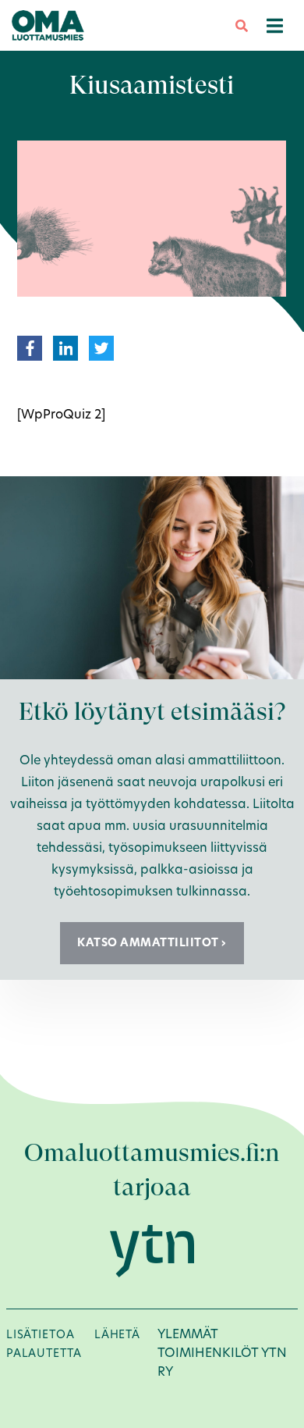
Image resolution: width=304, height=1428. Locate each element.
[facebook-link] (30, 347)
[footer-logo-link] (152, 1250)
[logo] (48, 25)
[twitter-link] (101, 347)
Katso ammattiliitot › (152, 942)
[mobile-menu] (274, 25)
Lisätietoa (40, 1334)
